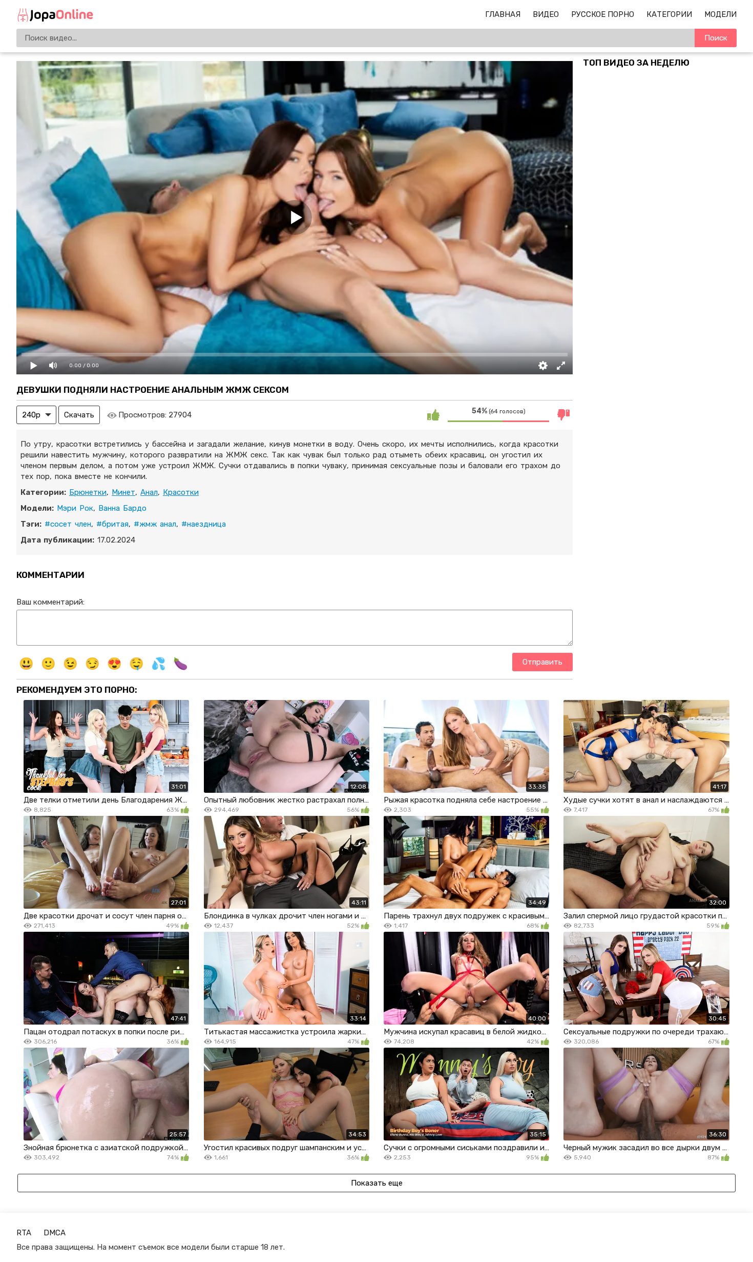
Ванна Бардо (122, 508)
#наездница (203, 524)
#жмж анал (155, 524)
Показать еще (377, 1183)
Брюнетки (88, 492)
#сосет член (68, 524)
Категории (669, 14)
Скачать (79, 414)
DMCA (55, 1232)
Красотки (181, 492)
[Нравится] (433, 415)
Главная (502, 14)
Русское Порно (602, 14)
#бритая (112, 524)
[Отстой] (563, 415)
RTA (23, 1232)
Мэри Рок (75, 508)
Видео (546, 14)
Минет (123, 492)
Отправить (542, 662)
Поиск (715, 38)
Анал (149, 492)
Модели (720, 14)
